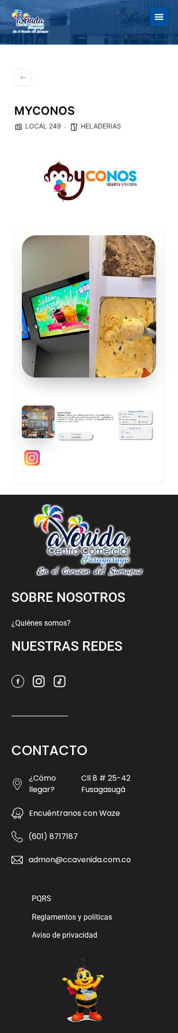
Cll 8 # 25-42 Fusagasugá (106, 784)
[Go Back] (23, 77)
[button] (159, 16)
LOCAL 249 (43, 126)
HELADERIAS (101, 126)
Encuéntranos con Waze (74, 813)
